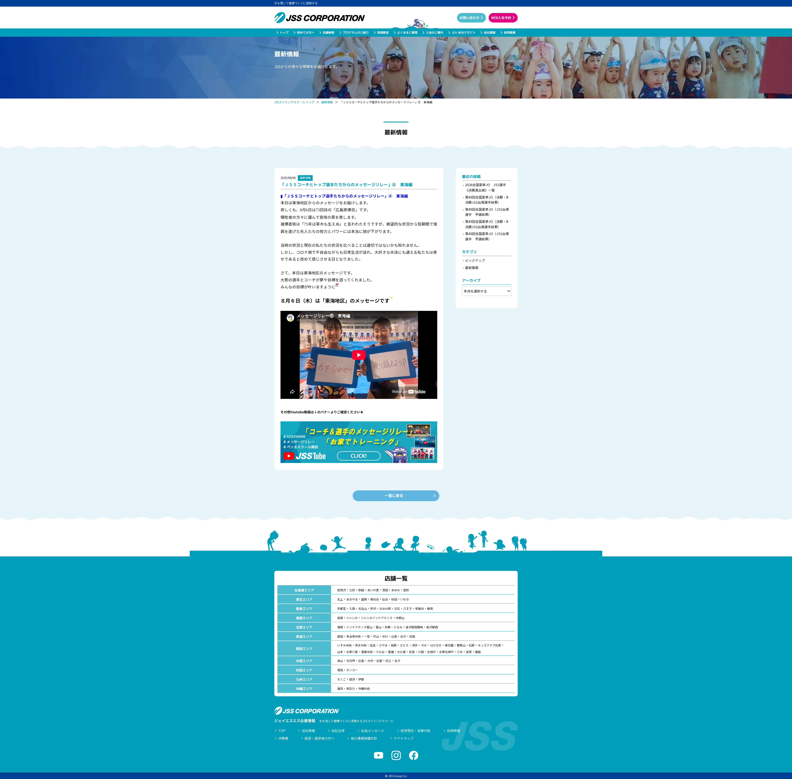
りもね (380, 652)
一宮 (367, 636)
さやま (383, 645)
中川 (385, 636)
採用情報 (509, 32)
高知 (340, 670)
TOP (281, 730)
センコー (352, 670)
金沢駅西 (432, 627)
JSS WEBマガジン (463, 32)
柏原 (394, 645)
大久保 (401, 652)
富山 (378, 627)
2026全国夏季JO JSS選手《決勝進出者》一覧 (485, 187)
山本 (340, 652)
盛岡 (364, 599)
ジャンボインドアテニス (376, 618)
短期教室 (383, 32)
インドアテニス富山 (359, 627)
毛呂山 (362, 608)
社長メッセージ (372, 730)
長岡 (340, 618)
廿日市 (350, 661)
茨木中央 (361, 645)
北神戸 (431, 652)
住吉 (373, 645)
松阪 (412, 636)
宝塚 (469, 652)
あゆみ (395, 590)
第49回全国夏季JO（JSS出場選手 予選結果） (487, 212)
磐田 (340, 636)
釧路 (361, 590)
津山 (340, 661)
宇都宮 (341, 608)
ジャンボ (352, 618)
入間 (352, 608)
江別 (352, 590)
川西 (421, 652)
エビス (404, 645)
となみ (398, 627)
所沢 (373, 608)
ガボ (424, 645)
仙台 (385, 599)
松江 (388, 661)
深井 (415, 645)
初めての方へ (305, 32)
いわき (404, 599)
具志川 (350, 688)
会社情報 (489, 32)
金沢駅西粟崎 (414, 627)
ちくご (341, 679)
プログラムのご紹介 (356, 32)
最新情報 (327, 102)
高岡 (340, 627)
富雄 (391, 652)
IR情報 (283, 738)
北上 (340, 599)
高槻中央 (367, 652)
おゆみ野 (385, 608)
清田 (385, 590)
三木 (460, 652)
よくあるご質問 (407, 32)
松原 (472, 645)
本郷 (387, 627)
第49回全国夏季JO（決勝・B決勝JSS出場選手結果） (486, 200)
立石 (397, 608)
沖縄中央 (364, 688)
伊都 (361, 679)
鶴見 (430, 608)
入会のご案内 (434, 32)
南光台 (374, 599)
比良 (394, 636)
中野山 (400, 618)
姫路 (478, 652)
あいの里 (373, 590)
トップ (284, 32)
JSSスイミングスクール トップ (294, 102)
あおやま (352, 599)
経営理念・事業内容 (415, 730)
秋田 (394, 599)
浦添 (340, 688)
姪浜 (352, 679)
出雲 (379, 661)
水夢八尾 (352, 652)
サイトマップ (404, 738)
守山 (376, 636)
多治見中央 (353, 636)
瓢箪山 (461, 645)
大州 (370, 661)
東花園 (449, 645)
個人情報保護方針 (364, 738)
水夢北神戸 (446, 652)
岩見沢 (341, 590)
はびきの (436, 645)
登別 (406, 590)
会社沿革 (338, 730)
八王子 (407, 608)
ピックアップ (475, 260)
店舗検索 (328, 32)
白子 (403, 636)
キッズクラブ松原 (489, 645)
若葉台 (419, 608)
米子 (397, 661)
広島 (361, 661)
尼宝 (412, 652)
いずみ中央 (344, 645)
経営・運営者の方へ (319, 738)
